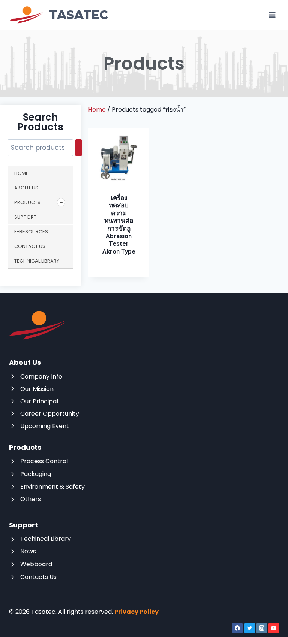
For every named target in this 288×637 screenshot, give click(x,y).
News (28, 551)
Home (21, 173)
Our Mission (37, 389)
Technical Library (36, 260)
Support (25, 217)
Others (30, 499)
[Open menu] (272, 15)
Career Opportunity (49, 413)
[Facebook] (237, 628)
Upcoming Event (44, 426)
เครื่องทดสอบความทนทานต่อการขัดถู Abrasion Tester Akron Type (118, 224)
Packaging (35, 474)
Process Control (44, 461)
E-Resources (31, 231)
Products (27, 202)
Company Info (41, 376)
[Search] (78, 147)
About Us (26, 187)
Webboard (36, 564)
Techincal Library (45, 538)
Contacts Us (38, 577)
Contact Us (29, 246)
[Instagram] (261, 628)
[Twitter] (249, 628)
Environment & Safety (52, 486)
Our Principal (39, 401)
